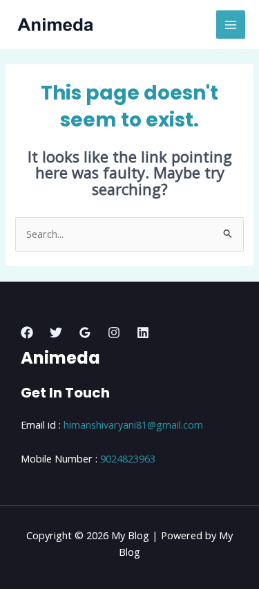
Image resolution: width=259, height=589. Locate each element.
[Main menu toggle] (230, 24)
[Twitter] (56, 332)
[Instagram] (114, 332)
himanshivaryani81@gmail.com (133, 424)
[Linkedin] (143, 332)
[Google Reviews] (85, 332)
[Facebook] (27, 332)
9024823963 (127, 458)
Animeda (60, 357)
